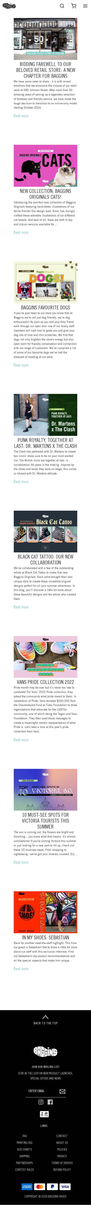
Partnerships (24, 1163)
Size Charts (24, 1149)
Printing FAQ (24, 1143)
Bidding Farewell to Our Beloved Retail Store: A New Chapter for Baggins (45, 70)
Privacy (62, 1156)
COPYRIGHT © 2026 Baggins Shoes (45, 1196)
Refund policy (62, 1170)
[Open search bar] (62, 6)
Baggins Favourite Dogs (45, 308)
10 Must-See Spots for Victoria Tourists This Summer (45, 821)
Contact (62, 1136)
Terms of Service (62, 1163)
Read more (21, 116)
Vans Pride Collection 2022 (45, 682)
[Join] (62, 1091)
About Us (62, 1143)
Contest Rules (24, 1170)
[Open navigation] (85, 6)
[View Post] (45, 39)
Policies (62, 1149)
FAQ (24, 1136)
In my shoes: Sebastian (45, 938)
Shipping (24, 1156)
